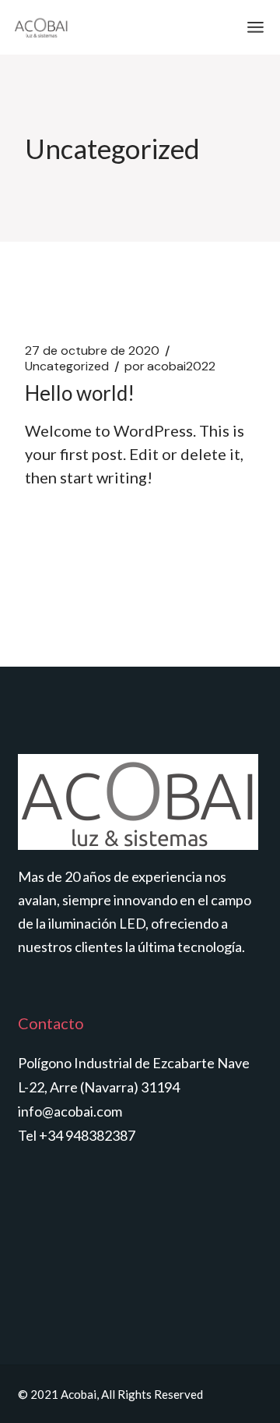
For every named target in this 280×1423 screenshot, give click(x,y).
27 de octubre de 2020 (92, 351)
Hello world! (80, 393)
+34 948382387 (87, 1135)
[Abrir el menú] (255, 27)
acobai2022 (169, 366)
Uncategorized (67, 366)
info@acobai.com (70, 1111)
